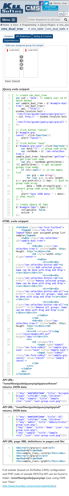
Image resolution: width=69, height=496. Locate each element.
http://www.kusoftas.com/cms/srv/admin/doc (28, 485)
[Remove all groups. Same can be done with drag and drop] (22, 69)
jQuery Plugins (47, 25)
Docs (15, 25)
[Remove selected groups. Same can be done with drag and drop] (22, 62)
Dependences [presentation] (11, 40)
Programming (29, 25)
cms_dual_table (55, 28)
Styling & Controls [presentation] (42, 36)
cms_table (37, 28)
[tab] (8, 36)
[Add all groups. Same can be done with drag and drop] (22, 66)
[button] (8, 20)
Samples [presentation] (8, 36)
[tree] (12, 63)
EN (61, 13)
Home (6, 25)
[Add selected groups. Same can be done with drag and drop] (22, 58)
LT (66, 13)
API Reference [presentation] (23, 36)
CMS (33, 8)
